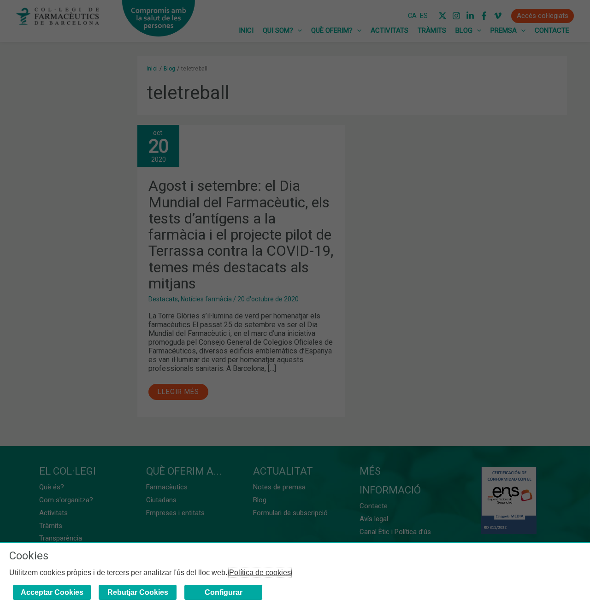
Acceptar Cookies (52, 592)
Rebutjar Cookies (137, 592)
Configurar (223, 592)
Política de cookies (260, 572)
